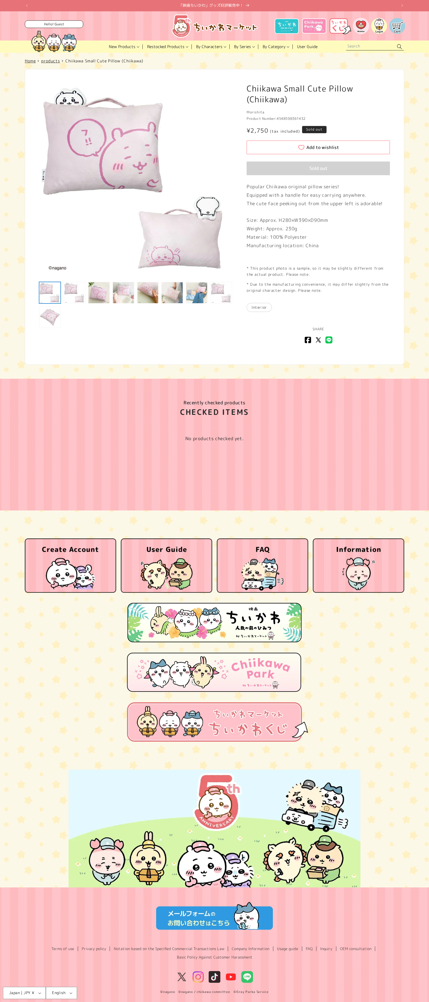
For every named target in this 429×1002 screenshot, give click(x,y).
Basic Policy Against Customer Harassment (214, 957)
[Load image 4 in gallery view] (123, 292)
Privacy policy (94, 948)
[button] (123, 47)
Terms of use (62, 948)
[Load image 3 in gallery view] (99, 292)
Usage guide (287, 948)
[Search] (399, 46)
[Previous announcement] (26, 5)
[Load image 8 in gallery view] (221, 292)
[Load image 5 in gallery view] (148, 292)
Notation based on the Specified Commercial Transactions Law (169, 948)
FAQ (309, 948)
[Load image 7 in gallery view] (196, 292)
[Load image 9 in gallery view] (50, 317)
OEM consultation (356, 948)
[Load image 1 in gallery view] (50, 292)
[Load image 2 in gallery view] (74, 292)
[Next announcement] (402, 5)
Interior (259, 307)
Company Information (250, 948)
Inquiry (326, 948)
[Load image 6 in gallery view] (172, 292)
